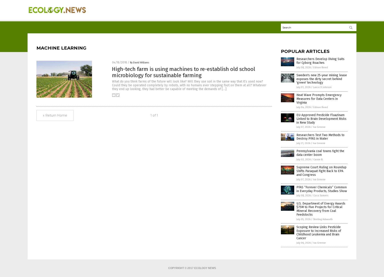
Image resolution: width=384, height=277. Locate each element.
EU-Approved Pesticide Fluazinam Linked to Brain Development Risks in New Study (321, 118)
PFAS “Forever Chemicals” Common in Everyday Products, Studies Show (321, 189)
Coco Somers (320, 195)
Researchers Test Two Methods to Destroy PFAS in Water (320, 137)
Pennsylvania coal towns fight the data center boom (320, 153)
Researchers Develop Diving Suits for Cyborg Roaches (320, 61)
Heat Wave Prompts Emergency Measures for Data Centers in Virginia (319, 98)
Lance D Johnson (322, 87)
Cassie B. (318, 159)
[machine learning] (57, 15)
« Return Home (55, 115)
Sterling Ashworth (323, 219)
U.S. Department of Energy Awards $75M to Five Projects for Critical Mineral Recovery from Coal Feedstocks (320, 209)
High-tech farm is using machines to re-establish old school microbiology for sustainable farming (183, 72)
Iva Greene (319, 127)
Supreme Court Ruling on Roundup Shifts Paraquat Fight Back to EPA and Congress (321, 171)
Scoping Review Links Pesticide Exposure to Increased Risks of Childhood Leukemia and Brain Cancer (318, 232)
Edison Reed (320, 67)
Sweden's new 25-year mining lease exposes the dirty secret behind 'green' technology (321, 79)
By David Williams (139, 62)
